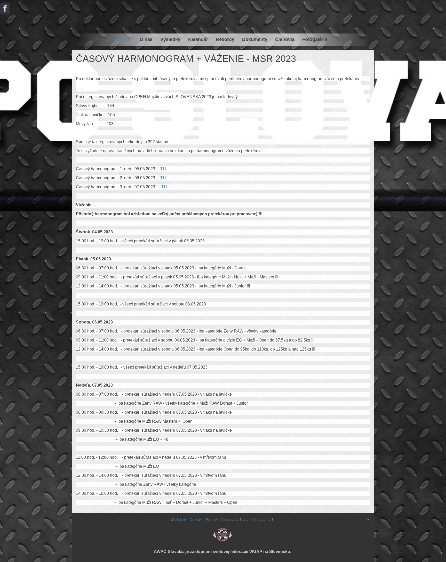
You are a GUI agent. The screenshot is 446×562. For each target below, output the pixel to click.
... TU (160, 169)
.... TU (161, 187)
